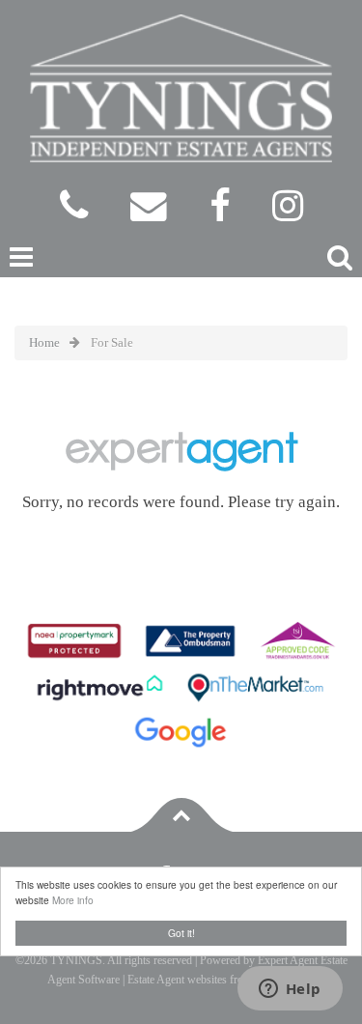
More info (73, 900)
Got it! (181, 932)
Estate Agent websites (177, 980)
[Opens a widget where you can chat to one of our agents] (290, 990)
